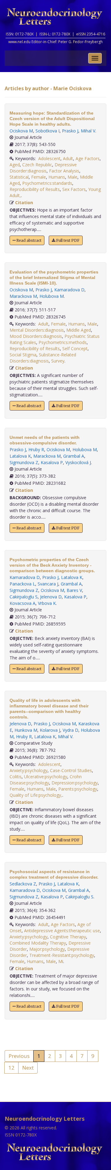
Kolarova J (50, 730)
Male (72, 177)
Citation (24, 202)
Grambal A (73, 456)
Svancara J (48, 584)
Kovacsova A (22, 603)
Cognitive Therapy (68, 937)
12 (11, 1067)
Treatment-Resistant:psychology (61, 955)
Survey (57, 361)
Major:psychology (47, 949)
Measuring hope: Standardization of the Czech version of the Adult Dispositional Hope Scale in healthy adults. (52, 119)
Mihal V (88, 131)
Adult (68, 158)
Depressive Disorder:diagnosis (43, 168)
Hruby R (36, 449)
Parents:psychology (77, 789)
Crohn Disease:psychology (46, 780)
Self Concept (75, 348)
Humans (56, 177)
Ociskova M (21, 131)
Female (38, 177)
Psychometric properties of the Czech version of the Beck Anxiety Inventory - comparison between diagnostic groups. (52, 565)
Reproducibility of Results (35, 189)
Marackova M (23, 296)
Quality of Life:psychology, (36, 795)
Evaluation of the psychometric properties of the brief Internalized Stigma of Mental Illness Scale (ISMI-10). (54, 277)
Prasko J (70, 131)
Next (28, 1067)
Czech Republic (37, 165)
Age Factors (88, 158)
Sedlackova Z (23, 884)
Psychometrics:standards (47, 183)
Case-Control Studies (71, 770)
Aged (15, 165)
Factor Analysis (64, 171)
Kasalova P (52, 462)
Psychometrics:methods (63, 342)
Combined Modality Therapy (38, 943)
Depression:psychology (74, 783)
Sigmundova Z (24, 462)
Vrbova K (47, 603)
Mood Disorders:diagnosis (36, 336)
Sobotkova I (47, 131)
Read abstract (28, 240)
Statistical (19, 177)
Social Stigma (23, 355)
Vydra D (70, 730)
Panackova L (22, 584)
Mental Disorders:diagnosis (37, 330)
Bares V (74, 590)
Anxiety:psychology (28, 770)
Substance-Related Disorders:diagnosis (43, 358)
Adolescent (49, 158)
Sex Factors (74, 189)
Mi (60, 961)
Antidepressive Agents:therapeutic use (62, 930)
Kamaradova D (69, 290)
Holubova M (51, 296)
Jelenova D (51, 597)
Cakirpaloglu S (24, 597)
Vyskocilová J (78, 462)
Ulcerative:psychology (45, 776)
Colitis (16, 776)
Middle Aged (78, 330)
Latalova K (20, 456)
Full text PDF (67, 240)
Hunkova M (25, 730)
